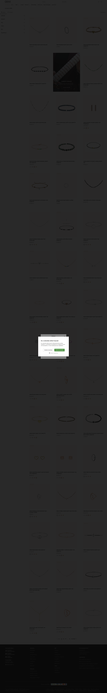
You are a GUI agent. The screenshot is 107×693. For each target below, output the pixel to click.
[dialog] (53, 346)
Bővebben (43, 346)
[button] (53, 353)
